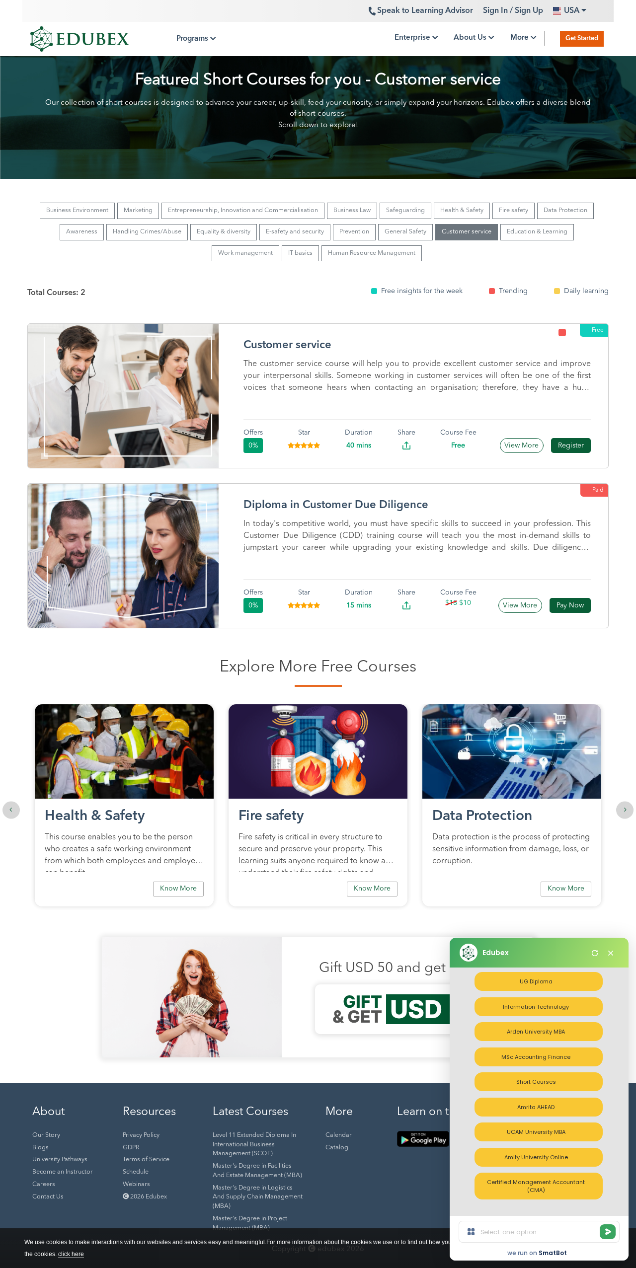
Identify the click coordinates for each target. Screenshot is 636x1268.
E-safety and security (295, 232)
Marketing (138, 211)
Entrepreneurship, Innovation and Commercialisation (243, 211)
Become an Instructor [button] (62, 1172)
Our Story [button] (46, 1135)
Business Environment (77, 211)
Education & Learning (537, 232)
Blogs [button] (40, 1148)
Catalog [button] (336, 1148)
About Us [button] (471, 38)
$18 (451, 602)
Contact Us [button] (48, 1197)
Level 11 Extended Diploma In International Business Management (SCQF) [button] (254, 1144)
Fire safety (513, 211)
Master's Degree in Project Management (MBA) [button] (250, 1223)
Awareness (81, 232)
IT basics (300, 253)
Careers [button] (43, 1185)
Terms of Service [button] (146, 1160)
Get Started (581, 38)
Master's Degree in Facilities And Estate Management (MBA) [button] (257, 1171)
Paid (598, 490)
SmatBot (553, 1253)
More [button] (520, 38)
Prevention (354, 232)
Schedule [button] (136, 1172)
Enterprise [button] (413, 38)
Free (598, 330)
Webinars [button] (136, 1185)
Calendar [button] (338, 1135)
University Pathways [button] (59, 1160)
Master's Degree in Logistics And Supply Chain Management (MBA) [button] (258, 1197)
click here (71, 1254)
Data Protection (565, 211)
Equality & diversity (223, 232)
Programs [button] (193, 39)
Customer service (466, 232)
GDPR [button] (131, 1148)
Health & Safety (461, 211)
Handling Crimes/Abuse (147, 232)
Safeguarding (405, 211)
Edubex (495, 953)
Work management (245, 253)
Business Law (352, 211)
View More (521, 445)
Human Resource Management (371, 253)
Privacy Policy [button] (141, 1135)
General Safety (405, 232)
